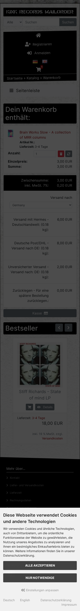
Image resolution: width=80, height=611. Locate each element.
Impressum (69, 604)
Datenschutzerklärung (56, 600)
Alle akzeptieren (40, 565)
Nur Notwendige (40, 578)
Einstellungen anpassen (42, 590)
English (25, 600)
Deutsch (9, 600)
